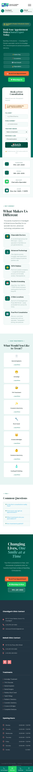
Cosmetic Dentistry (10, 703)
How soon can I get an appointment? (14, 511)
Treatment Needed (11, 128)
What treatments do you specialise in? (15, 517)
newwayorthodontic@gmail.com (15, 629)
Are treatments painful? (15, 523)
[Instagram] (9, 662)
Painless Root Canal (10, 692)
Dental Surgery (9, 689)
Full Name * (8, 113)
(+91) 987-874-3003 (11, 649)
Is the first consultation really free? (17, 505)
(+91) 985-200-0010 (11, 653)
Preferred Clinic (10, 135)
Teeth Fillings (8, 696)
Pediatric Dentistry (10, 699)
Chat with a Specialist (18, 182)
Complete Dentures (10, 709)
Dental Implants (9, 686)
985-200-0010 (18, 173)
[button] (16, 505)
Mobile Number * (10, 120)
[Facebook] (5, 662)
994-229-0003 (19, 165)
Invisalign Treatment (10, 679)
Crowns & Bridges (10, 706)
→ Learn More (16, 364)
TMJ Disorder (8, 682)
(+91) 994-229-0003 (11, 625)
